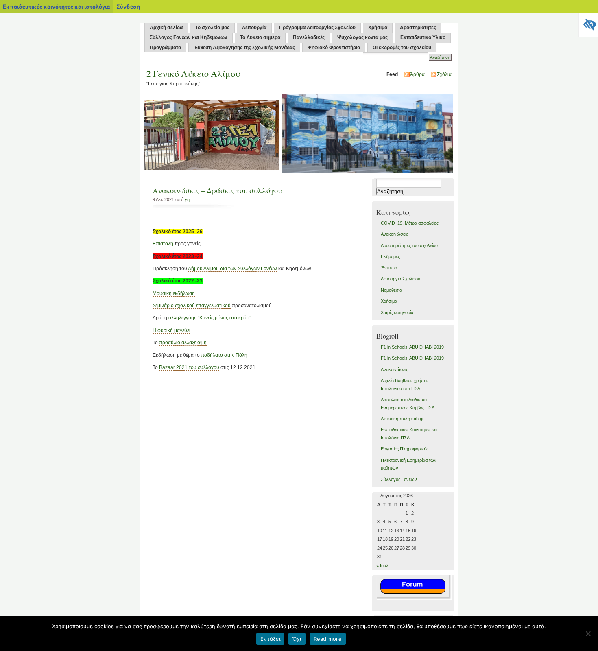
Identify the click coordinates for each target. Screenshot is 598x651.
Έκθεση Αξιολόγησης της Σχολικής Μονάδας (244, 47)
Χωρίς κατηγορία (397, 312)
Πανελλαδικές (309, 37)
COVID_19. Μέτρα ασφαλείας (410, 223)
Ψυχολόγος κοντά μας (362, 37)
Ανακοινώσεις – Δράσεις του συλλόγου (217, 190)
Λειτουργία (254, 28)
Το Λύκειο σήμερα (260, 37)
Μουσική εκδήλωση (174, 293)
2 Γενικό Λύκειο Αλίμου (193, 73)
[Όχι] (588, 633)
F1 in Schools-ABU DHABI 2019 (412, 347)
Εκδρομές (390, 256)
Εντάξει (270, 639)
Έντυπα (389, 267)
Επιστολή (163, 244)
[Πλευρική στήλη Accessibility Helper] (588, 23)
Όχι (296, 639)
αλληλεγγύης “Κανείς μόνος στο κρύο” (209, 318)
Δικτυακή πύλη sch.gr (402, 418)
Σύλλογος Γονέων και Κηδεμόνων (188, 37)
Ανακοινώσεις (394, 234)
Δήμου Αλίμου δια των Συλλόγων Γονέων (232, 268)
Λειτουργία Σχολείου (400, 278)
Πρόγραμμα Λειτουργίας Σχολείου (317, 28)
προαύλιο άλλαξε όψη (183, 342)
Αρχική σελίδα (166, 28)
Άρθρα (417, 74)
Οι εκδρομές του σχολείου (402, 47)
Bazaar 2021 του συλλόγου (189, 367)
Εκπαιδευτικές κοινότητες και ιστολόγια (56, 6)
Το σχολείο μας (212, 28)
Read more (328, 639)
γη (187, 199)
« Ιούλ (382, 565)
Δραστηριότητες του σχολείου (409, 245)
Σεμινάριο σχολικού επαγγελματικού (192, 305)
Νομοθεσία (391, 290)
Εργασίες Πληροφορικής (404, 448)
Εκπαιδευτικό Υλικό (422, 37)
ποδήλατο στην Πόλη (224, 355)
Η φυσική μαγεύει (171, 330)
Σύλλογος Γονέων (399, 479)
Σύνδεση (128, 6)
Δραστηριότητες (418, 28)
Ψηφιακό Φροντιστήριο (334, 47)
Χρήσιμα (377, 28)
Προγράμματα (165, 47)
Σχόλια (444, 74)
